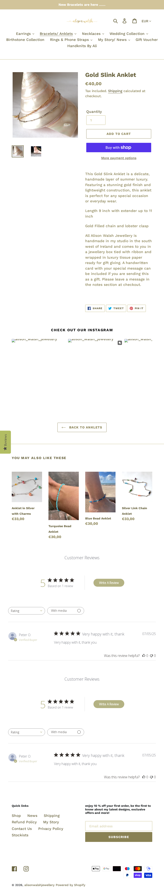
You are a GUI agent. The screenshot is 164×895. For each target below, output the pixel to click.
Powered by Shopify (70, 885)
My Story (51, 822)
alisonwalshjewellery (39, 885)
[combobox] (26, 611)
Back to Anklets (85, 427)
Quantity (94, 111)
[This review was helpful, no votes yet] (143, 655)
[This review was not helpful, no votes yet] (151, 655)
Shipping (115, 91)
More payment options (118, 158)
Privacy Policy (50, 828)
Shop (16, 815)
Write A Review (109, 583)
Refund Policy (24, 822)
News (32, 815)
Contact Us (22, 828)
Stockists (20, 835)
